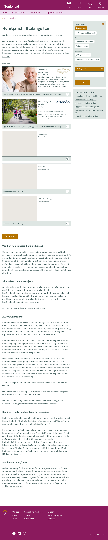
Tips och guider (54, 12)
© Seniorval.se (101, 535)
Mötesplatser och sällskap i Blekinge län (89, 111)
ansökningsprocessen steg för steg (29, 308)
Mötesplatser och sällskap (88, 59)
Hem (5, 18)
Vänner (27, 515)
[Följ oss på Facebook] (14, 533)
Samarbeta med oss (33, 511)
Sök (5, 12)
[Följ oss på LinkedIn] (19, 533)
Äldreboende (83, 46)
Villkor (51, 511)
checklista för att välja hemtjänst (20, 373)
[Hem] (11, 5)
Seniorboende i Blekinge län (85, 99)
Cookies (51, 518)
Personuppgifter (55, 515)
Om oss (15, 511)
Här (4, 453)
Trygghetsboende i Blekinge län (87, 106)
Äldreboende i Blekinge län (85, 103)
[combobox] (89, 72)
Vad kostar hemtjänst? (12, 486)
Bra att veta (18, 12)
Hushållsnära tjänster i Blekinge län (88, 96)
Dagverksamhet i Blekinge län (86, 116)
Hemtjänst (12, 18)
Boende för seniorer (85, 41)
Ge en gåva (29, 518)
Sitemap (92, 535)
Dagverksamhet (84, 54)
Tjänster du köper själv (87, 33)
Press (14, 515)
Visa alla (9, 236)
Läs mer (6, 56)
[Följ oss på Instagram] (24, 533)
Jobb (14, 518)
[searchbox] (89, 74)
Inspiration (35, 12)
